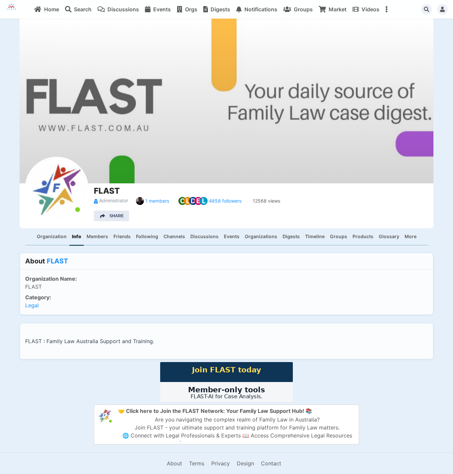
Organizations (261, 236)
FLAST (57, 261)
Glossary (389, 236)
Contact (271, 463)
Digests (291, 236)
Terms (196, 463)
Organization (52, 236)
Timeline (315, 236)
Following (147, 236)
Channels (174, 236)
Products (363, 236)
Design (245, 463)
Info (76, 236)
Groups (338, 236)
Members (97, 236)
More (411, 236)
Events (231, 236)
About (174, 463)
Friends (122, 236)
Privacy (220, 463)
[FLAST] (15, 9)
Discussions (204, 236)
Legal (32, 305)
